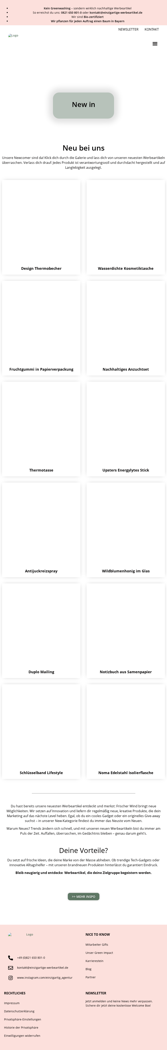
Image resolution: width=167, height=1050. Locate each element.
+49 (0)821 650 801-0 (31, 958)
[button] (155, 43)
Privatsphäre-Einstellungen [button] (22, 1019)
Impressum (12, 1003)
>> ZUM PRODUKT (41, 252)
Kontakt (152, 29)
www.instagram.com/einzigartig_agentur (45, 977)
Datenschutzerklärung (19, 1011)
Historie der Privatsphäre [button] (21, 1027)
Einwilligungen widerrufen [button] (22, 1036)
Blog (88, 969)
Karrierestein (94, 961)
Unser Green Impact (99, 953)
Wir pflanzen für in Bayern (87, 21)
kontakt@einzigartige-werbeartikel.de (42, 968)
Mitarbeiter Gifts (97, 944)
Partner (91, 977)
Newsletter (128, 29)
